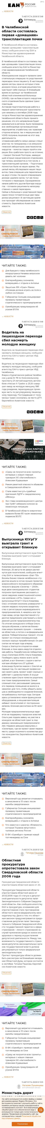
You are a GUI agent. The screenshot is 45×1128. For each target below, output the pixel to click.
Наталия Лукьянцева (32, 1085)
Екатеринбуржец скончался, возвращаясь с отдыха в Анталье (22, 282)
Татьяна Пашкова (34, 853)
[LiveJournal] (41, 217)
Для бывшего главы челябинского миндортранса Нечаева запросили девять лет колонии (22, 273)
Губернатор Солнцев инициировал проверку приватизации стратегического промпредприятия (23, 300)
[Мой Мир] (38, 217)
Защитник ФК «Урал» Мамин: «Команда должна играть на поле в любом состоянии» (23, 290)
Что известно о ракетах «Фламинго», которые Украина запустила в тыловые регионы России (23, 828)
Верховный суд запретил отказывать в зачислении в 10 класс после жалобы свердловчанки (24, 801)
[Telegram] (35, 217)
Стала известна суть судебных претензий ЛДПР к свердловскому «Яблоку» (23, 494)
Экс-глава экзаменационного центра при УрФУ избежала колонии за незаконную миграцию (23, 504)
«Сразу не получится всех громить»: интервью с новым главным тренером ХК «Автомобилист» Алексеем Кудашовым (23, 476)
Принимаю (22, 1124)
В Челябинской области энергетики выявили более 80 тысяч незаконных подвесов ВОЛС (23, 513)
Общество (7, 212)
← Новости (7, 11)
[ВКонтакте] (28, 217)
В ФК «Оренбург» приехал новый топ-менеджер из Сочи (22, 836)
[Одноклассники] (31, 217)
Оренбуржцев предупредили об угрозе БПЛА (21, 308)
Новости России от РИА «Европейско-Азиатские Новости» (16, 5)
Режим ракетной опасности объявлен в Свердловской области (24, 486)
